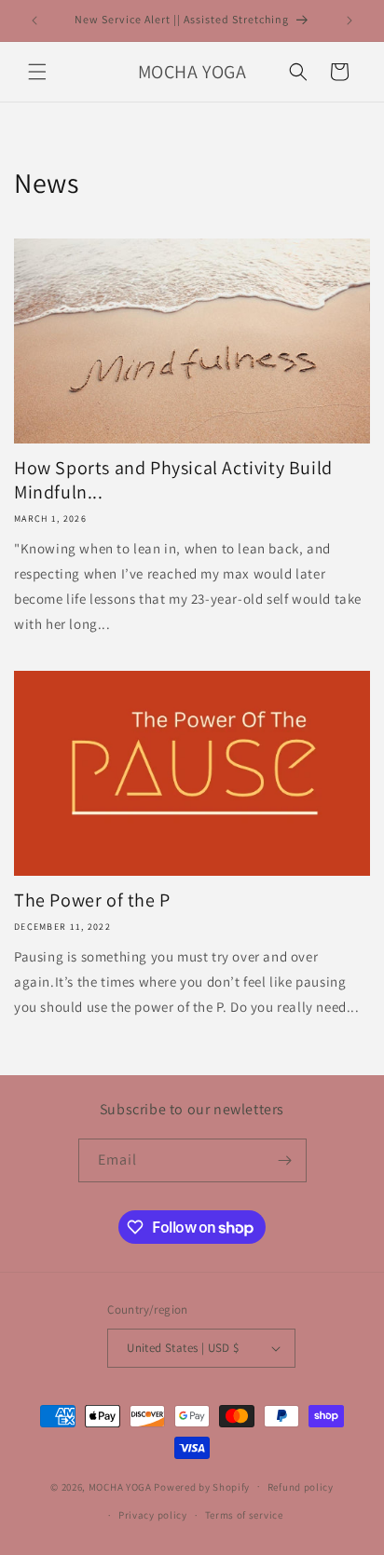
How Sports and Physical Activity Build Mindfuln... (173, 480)
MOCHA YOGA (120, 1486)
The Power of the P (92, 900)
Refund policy (300, 1487)
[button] (37, 71)
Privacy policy (152, 1514)
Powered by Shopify (202, 1486)
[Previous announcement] (34, 20)
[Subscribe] (285, 1160)
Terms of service (244, 1514)
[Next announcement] (349, 20)
